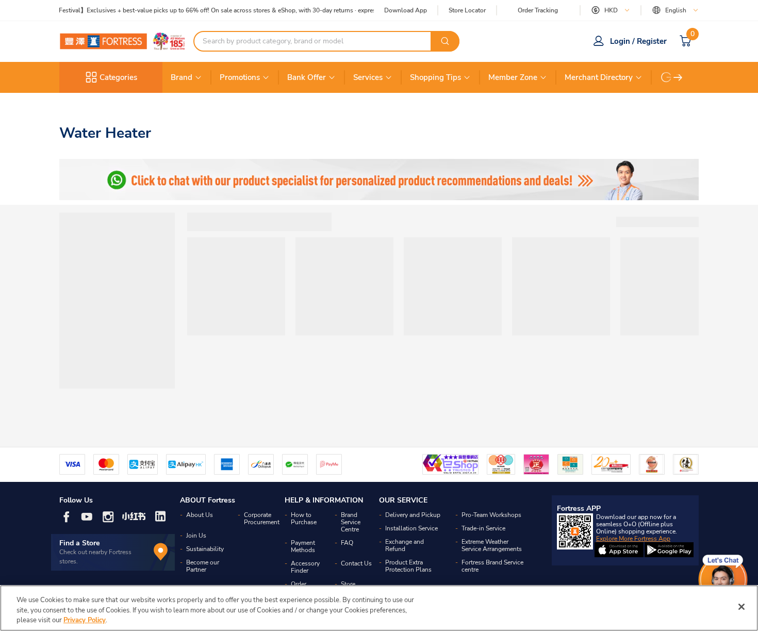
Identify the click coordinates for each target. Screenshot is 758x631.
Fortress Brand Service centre (492, 566)
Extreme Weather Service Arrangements (492, 545)
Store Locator (467, 10)
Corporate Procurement (261, 518)
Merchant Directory (599, 77)
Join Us (196, 535)
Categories (118, 77)
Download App (405, 10)
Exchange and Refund (404, 545)
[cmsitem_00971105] (379, 179)
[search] (445, 41)
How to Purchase (304, 518)
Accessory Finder (305, 567)
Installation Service (411, 528)
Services (368, 77)
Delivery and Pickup (412, 515)
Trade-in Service (483, 528)
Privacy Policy (84, 620)
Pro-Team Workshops (491, 515)
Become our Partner (202, 566)
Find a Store (79, 543)
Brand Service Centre (350, 522)
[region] (379, 608)
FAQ (347, 543)
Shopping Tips (435, 77)
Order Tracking (538, 10)
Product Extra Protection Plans (408, 566)
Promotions (240, 77)
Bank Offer (306, 77)
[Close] (741, 606)
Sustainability (205, 549)
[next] (678, 77)
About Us (199, 515)
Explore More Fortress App (633, 539)
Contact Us (356, 563)
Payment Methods (303, 546)
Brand (181, 77)
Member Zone (512, 77)
